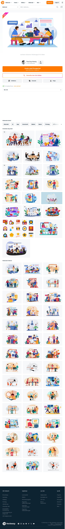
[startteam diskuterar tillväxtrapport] (12, 155)
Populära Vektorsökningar (26, 501)
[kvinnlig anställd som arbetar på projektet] (52, 380)
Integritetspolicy (57, 523)
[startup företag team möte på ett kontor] (52, 310)
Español (58, 496)
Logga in (57, 2)
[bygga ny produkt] (12, 464)
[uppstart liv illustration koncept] (52, 394)
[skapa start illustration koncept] (12, 380)
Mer (38, 2)
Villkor (50, 523)
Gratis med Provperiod (33, 69)
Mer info (6, 89)
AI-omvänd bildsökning (6, 508)
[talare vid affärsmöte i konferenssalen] (16, 247)
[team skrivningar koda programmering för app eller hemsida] (12, 169)
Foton (15, 2)
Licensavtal (25, 494)
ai (12, 123)
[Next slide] (58, 123)
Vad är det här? (17, 86)
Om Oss (42, 498)
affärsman (56, 123)
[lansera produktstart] (32, 366)
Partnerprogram (26, 498)
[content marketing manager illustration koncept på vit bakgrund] (49, 139)
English (58, 494)
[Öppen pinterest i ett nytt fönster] (26, 522)
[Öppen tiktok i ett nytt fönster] (28, 522)
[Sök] (57, 7)
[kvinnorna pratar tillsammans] (52, 211)
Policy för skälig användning (53, 524)
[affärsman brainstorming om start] (32, 324)
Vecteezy (5, 496)
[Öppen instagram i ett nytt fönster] (21, 522)
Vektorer (7, 2)
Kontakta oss (43, 496)
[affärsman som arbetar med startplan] (12, 366)
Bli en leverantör (42, 501)
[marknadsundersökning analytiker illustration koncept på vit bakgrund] (12, 211)
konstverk (25, 123)
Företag (5, 501)
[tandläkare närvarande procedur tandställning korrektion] (32, 211)
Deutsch (58, 501)
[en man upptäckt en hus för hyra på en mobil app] (32, 183)
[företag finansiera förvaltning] (12, 183)
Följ (40, 63)
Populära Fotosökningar (25, 505)
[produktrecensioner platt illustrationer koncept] (32, 422)
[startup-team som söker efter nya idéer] (12, 324)
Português (58, 498)
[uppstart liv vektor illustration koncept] (52, 366)
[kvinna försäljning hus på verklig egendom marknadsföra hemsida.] (52, 169)
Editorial (31, 2)
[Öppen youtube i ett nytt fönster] (33, 522)
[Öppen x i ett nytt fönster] (31, 522)
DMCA (23, 496)
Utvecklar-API (6, 505)
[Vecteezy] (2, 2)
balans (33, 123)
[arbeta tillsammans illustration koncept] (32, 450)
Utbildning (5, 503)
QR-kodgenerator (7, 515)
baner (40, 123)
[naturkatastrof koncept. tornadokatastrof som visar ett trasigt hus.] (32, 169)
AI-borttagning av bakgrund (7, 512)
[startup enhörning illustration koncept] (52, 464)
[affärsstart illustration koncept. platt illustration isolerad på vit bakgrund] (32, 310)
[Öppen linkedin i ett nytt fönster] (23, 522)
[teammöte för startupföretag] (32, 408)
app (18, 123)
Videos (23, 2)
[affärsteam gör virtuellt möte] (52, 155)
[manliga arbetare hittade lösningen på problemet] (12, 450)
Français (58, 503)
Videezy (5, 498)
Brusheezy (5, 494)
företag (47, 123)
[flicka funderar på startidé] (12, 436)
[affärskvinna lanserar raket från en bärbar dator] (52, 436)
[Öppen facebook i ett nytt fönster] (18, 522)
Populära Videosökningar (26, 509)
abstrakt (6, 123)
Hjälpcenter (43, 494)
